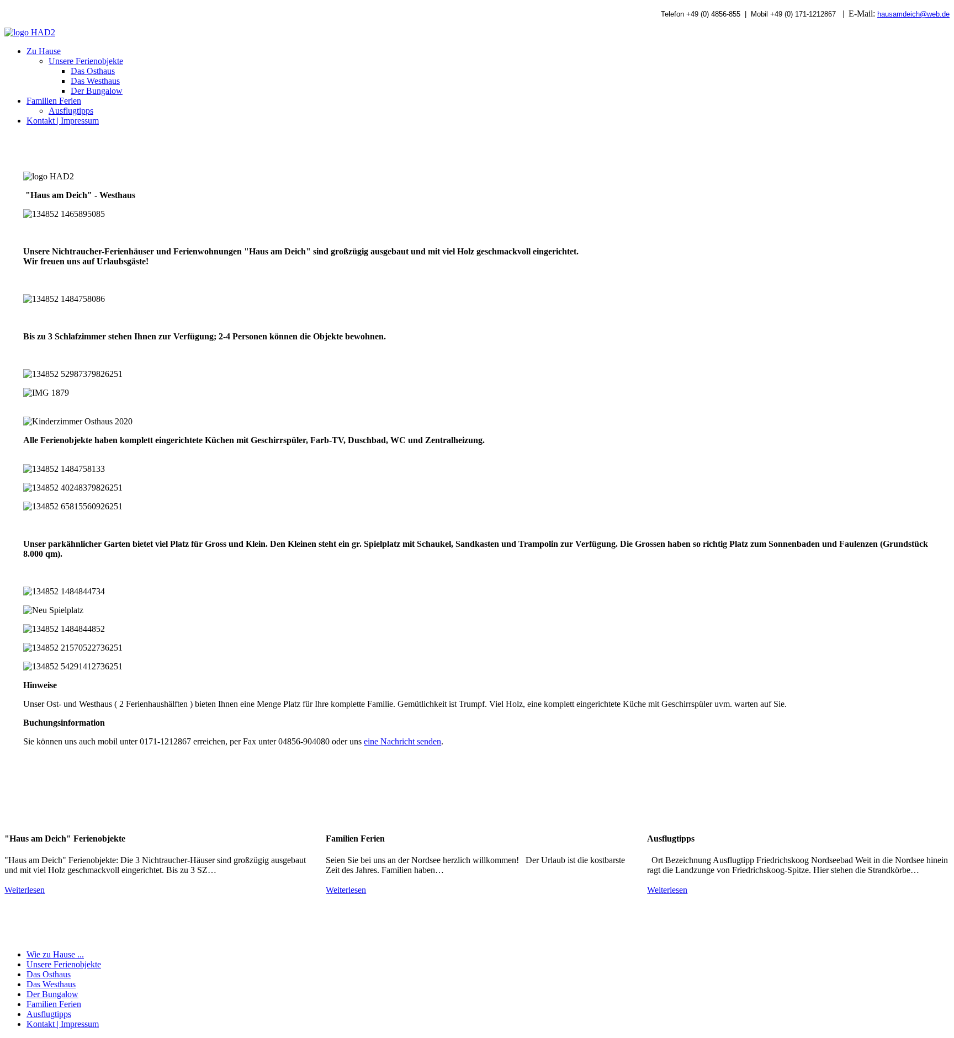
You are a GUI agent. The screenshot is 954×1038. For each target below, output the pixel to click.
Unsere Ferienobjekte (86, 61)
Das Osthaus (93, 71)
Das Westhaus (95, 81)
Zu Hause (43, 51)
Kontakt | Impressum (62, 120)
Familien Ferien (53, 100)
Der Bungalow (97, 90)
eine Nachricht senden (402, 741)
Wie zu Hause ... (55, 954)
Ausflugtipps (71, 110)
